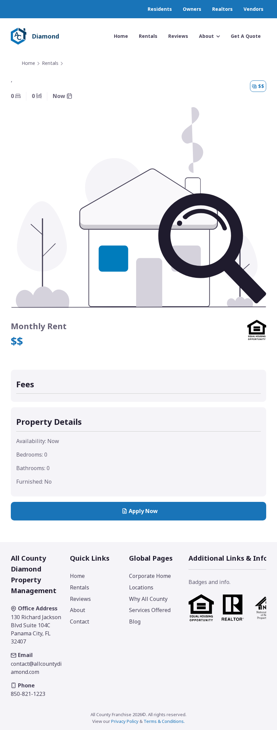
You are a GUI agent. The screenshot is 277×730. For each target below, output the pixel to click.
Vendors (253, 9)
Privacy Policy (124, 721)
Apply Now (143, 511)
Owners (192, 9)
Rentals (50, 63)
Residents (160, 9)
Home (28, 63)
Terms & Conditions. (164, 721)
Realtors (222, 9)
